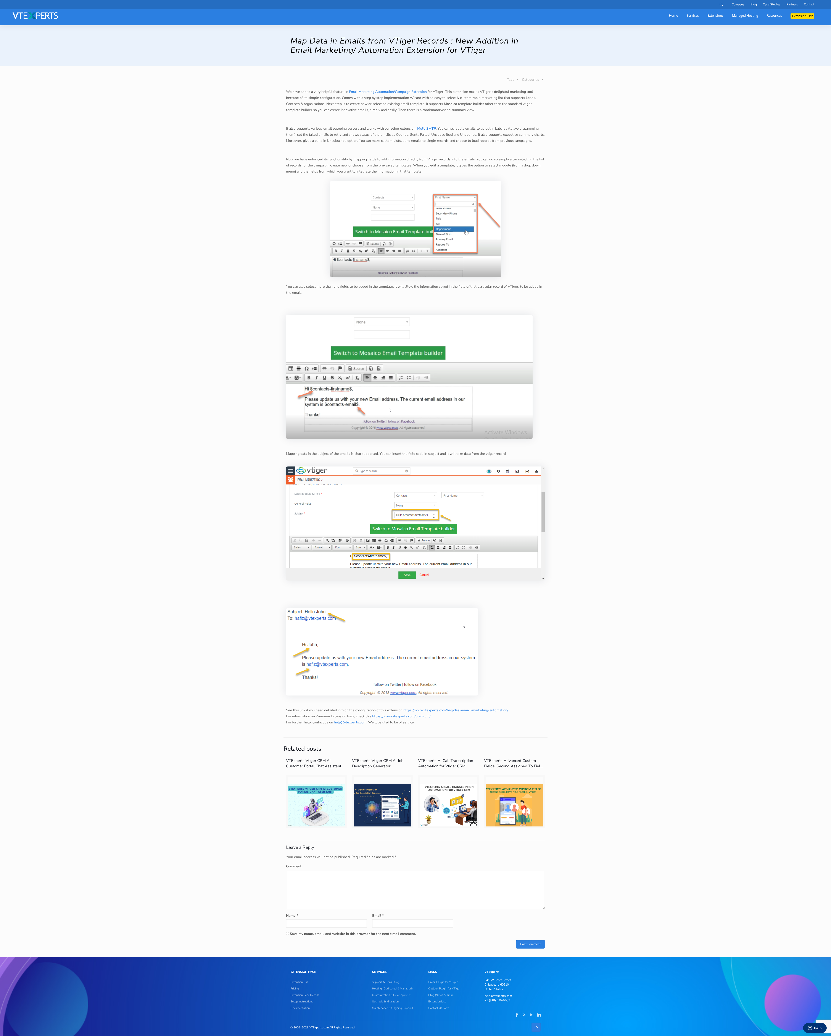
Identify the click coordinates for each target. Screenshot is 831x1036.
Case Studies (771, 4)
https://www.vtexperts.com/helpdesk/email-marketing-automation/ (455, 710)
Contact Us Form (438, 1008)
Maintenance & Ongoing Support (392, 1008)
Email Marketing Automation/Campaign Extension (387, 91)
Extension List (299, 982)
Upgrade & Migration (385, 1002)
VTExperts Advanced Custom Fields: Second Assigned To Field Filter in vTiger (513, 766)
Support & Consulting (385, 982)
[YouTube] (531, 1015)
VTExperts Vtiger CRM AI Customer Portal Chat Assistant (313, 763)
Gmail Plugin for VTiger (443, 982)
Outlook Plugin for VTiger (444, 989)
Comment (293, 866)
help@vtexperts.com (350, 722)
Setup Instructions (301, 1002)
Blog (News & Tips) (440, 995)
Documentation (300, 1008)
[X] (524, 1015)
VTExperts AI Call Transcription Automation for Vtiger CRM (445, 763)
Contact (809, 4)
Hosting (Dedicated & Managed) (392, 989)
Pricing (294, 989)
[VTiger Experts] (35, 15)
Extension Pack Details (304, 995)
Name (292, 915)
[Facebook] (517, 1015)
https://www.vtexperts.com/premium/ (401, 716)
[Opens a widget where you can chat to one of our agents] (815, 1028)
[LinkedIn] (539, 1015)
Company (738, 4)
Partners (792, 4)
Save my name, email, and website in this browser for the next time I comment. (353, 933)
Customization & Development (391, 995)
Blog (753, 4)
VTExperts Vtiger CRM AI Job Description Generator (378, 763)
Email (378, 915)
